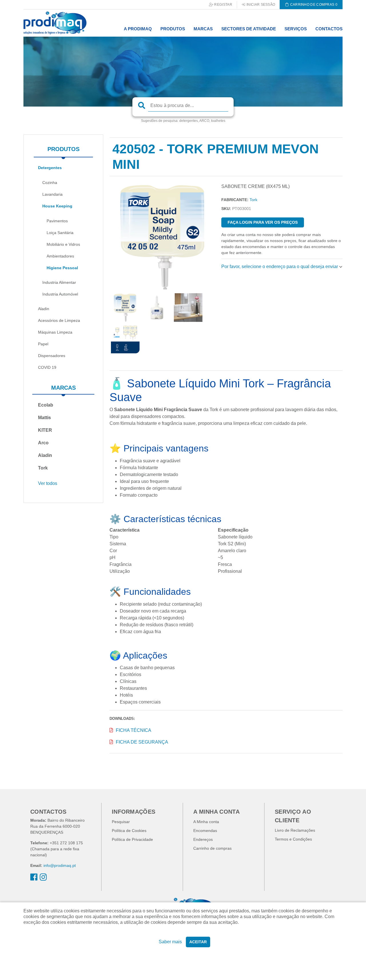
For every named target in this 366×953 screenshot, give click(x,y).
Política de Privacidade (132, 839)
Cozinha (49, 182)
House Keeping (57, 206)
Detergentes (50, 167)
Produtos (63, 149)
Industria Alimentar (59, 282)
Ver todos (47, 483)
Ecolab (45, 405)
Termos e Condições (293, 839)
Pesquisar (121, 821)
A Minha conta (206, 821)
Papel (43, 344)
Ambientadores (60, 256)
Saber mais (170, 941)
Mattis (44, 417)
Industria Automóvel (60, 294)
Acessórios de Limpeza (59, 320)
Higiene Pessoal (62, 268)
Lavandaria (52, 194)
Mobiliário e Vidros (63, 244)
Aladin (43, 308)
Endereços (203, 839)
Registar (222, 5)
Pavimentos (57, 221)
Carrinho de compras (212, 848)
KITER (45, 430)
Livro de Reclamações (295, 830)
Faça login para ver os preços (263, 222)
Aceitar (198, 942)
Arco (43, 442)
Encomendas (205, 830)
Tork (43, 467)
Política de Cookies (129, 830)
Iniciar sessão (260, 5)
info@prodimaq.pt (59, 865)
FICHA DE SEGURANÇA (142, 742)
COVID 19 (47, 367)
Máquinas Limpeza (55, 332)
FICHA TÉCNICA (133, 730)
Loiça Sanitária (60, 232)
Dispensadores (51, 355)
